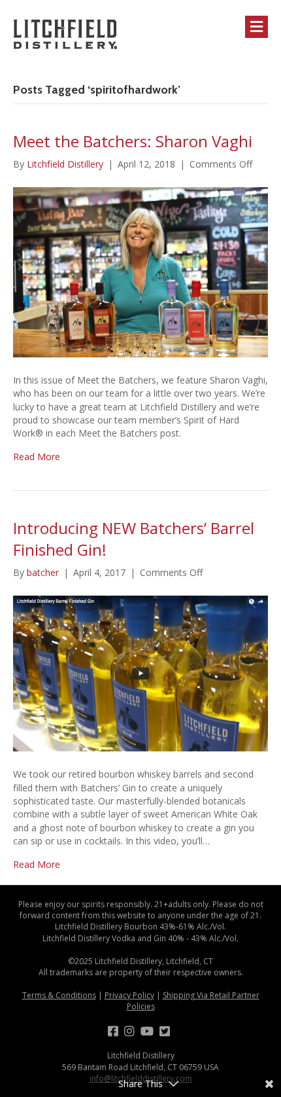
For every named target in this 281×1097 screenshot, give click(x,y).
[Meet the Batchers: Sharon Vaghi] (140, 271)
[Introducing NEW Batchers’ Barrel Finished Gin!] (140, 672)
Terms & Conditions (59, 995)
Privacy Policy (129, 995)
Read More (36, 456)
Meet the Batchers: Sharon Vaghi (132, 141)
